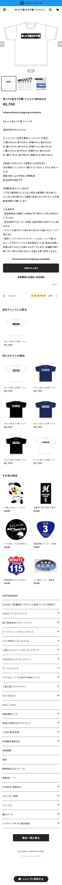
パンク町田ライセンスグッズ (15, 641)
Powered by (27, 856)
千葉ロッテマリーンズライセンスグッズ (20, 650)
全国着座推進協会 (11, 741)
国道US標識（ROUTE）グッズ (16, 723)
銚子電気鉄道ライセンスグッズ (17, 622)
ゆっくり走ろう (9, 695)
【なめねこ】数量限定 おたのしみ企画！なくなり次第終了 (29, 604)
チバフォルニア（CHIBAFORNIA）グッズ (21, 677)
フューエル (7, 805)
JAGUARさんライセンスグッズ (16, 659)
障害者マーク (8, 778)
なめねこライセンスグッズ (14, 613)
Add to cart (31, 268)
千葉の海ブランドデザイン (14, 686)
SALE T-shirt (9, 705)
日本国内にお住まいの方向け (31, 277)
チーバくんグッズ (10, 668)
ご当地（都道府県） (11, 732)
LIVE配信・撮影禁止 (12, 787)
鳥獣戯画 (6, 750)
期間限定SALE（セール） (13, 768)
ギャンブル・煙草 (10, 796)
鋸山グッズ (7, 814)
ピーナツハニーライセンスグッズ (17, 632)
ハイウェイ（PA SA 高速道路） (16, 823)
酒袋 (4, 759)
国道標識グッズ (9, 714)
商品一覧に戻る (31, 837)
